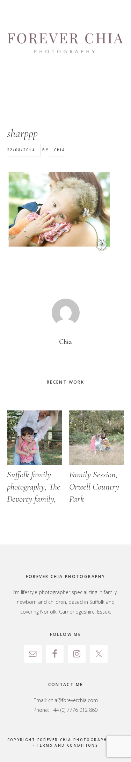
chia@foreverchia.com (73, 700)
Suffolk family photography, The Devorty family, (33, 486)
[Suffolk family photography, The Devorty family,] (34, 437)
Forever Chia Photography (65, 43)
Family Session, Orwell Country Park (94, 486)
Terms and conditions (67, 745)
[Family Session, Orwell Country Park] (96, 437)
